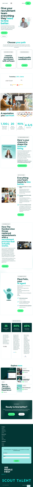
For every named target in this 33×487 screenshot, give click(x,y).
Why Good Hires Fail (26, 387)
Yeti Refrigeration (25, 370)
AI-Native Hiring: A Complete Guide (26, 379)
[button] (22, 276)
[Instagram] (4, 474)
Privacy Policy (24, 485)
